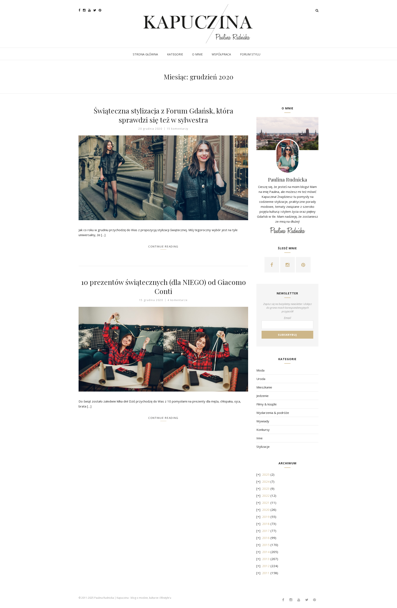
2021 (266, 502)
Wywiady (262, 421)
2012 (266, 566)
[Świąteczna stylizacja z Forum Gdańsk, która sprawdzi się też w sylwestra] (163, 177)
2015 (266, 545)
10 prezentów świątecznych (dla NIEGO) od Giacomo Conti (163, 286)
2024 (266, 481)
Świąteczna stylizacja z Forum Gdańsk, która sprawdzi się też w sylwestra (163, 115)
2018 (266, 524)
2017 (266, 531)
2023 (266, 488)
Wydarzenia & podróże (272, 413)
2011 (266, 573)
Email (287, 318)
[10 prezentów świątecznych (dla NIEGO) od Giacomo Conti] (163, 349)
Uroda (260, 379)
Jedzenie (262, 396)
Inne (259, 438)
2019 (266, 517)
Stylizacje (263, 446)
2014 (266, 552)
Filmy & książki (266, 404)
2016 (266, 538)
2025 (266, 474)
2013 (266, 559)
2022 (266, 495)
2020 (266, 510)
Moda (260, 370)
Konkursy (263, 430)
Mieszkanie (264, 387)
